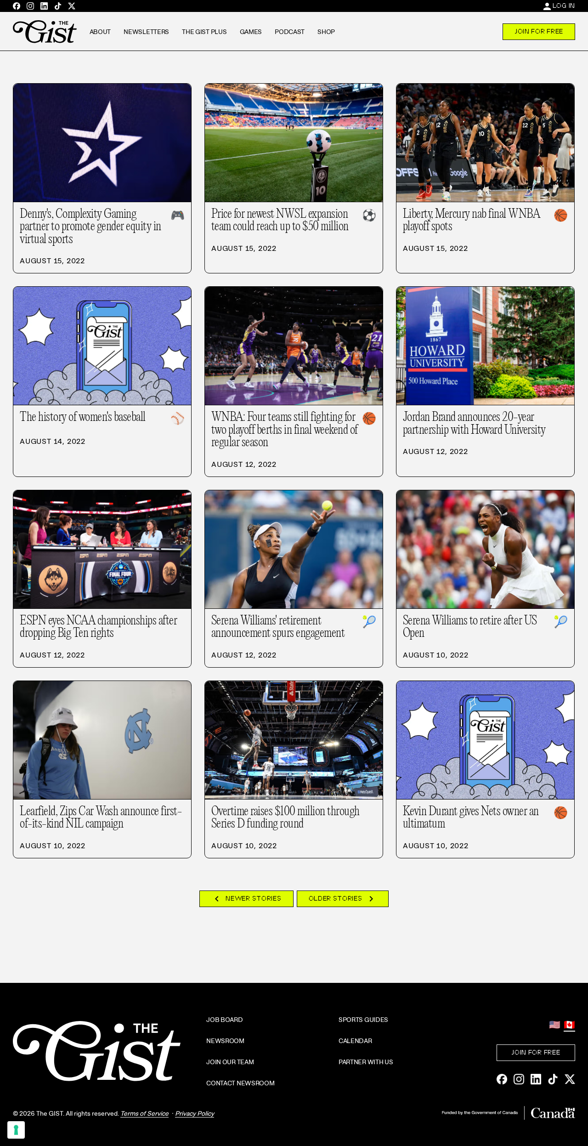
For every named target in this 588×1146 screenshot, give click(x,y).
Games (251, 32)
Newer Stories (246, 898)
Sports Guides (363, 1020)
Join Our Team (230, 1062)
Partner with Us (366, 1062)
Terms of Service (144, 1113)
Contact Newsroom (240, 1083)
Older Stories (343, 898)
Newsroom (225, 1041)
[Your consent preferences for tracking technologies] (16, 1130)
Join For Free (538, 31)
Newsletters (146, 32)
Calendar (355, 1041)
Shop (326, 32)
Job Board (224, 1020)
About (100, 32)
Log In (564, 5)
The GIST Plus (204, 32)
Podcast (290, 32)
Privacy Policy (194, 1113)
